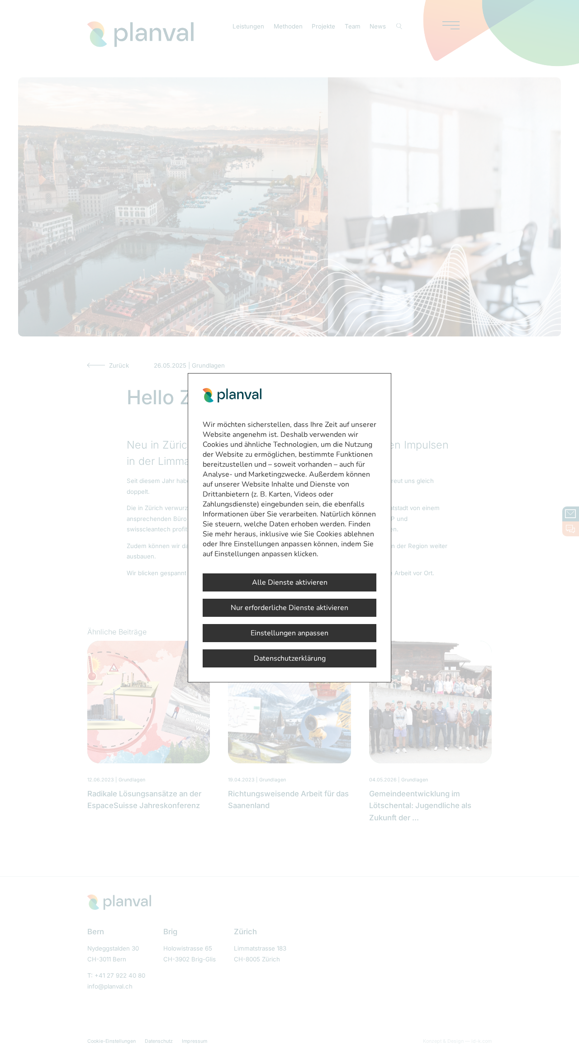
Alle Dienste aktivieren (289, 582)
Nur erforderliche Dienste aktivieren (289, 608)
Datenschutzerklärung (290, 658)
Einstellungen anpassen (289, 633)
